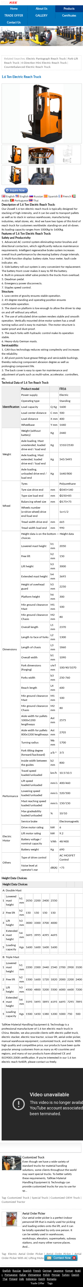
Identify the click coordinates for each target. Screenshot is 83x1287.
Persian (56, 1275)
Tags (50, 1283)
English (10, 196)
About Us (41, 8)
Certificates (69, 15)
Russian (38, 196)
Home (14, 8)
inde (21, 1279)
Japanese (58, 1271)
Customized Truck (33, 1157)
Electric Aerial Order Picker (25, 1253)
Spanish (53, 196)
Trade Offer (37, 1283)
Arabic (6, 200)
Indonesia (31, 1279)
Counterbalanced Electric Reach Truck (27, 67)
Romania (51, 1279)
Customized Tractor (13, 1202)
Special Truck (40, 1197)
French (67, 196)
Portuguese (21, 200)
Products (69, 8)
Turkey (66, 1275)
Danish (75, 1275)
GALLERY (41, 15)
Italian (22, 1275)
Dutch (41, 1279)
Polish (46, 1275)
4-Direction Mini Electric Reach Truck (44, 62)
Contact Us (14, 22)
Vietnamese (34, 1275)
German (47, 1271)
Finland (13, 1279)
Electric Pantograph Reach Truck (46, 58)
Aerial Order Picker (33, 1213)
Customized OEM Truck (65, 1197)
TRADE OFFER (13, 15)
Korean (69, 1271)
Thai (36, 200)
